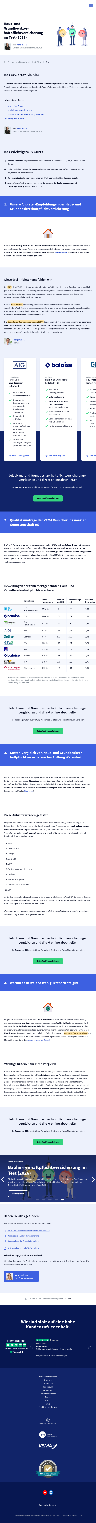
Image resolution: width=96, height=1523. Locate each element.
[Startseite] (5, 62)
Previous (2, 1179)
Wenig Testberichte (16, 118)
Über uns (48, 1380)
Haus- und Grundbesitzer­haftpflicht (26, 62)
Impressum (48, 1386)
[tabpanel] (48, 1178)
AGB (48, 1403)
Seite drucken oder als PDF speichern (23, 1248)
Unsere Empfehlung (16, 106)
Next (93, 1179)
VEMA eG (47, 677)
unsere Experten (61, 252)
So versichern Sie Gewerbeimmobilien (24, 1241)
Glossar (48, 1400)
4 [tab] (56, 1199)
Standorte (48, 1383)
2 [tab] (43, 1199)
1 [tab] (37, 1199)
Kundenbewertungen (48, 1376)
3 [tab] (50, 1199)
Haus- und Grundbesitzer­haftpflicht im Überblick (29, 1230)
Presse (48, 1397)
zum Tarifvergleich (20, 455)
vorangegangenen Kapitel (38, 1040)
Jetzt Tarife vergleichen (48, 498)
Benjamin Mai (20, 339)
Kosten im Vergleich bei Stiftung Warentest (26, 114)
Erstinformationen (48, 1393)
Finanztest (28, 791)
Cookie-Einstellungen (48, 1407)
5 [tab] (62, 1199)
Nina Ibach (22, 44)
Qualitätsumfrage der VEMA (20, 110)
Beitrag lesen (18, 1193)
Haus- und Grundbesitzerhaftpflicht (47, 1298)
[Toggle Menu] (91, 5)
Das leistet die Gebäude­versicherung (23, 1235)
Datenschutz (48, 1390)
